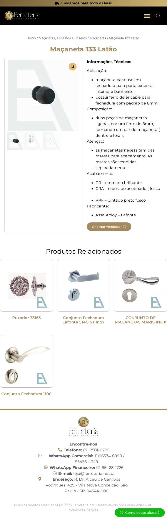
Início (32, 38)
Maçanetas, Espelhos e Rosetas (63, 38)
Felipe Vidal (135, 505)
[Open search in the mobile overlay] (158, 16)
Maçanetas (98, 38)
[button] (147, 16)
